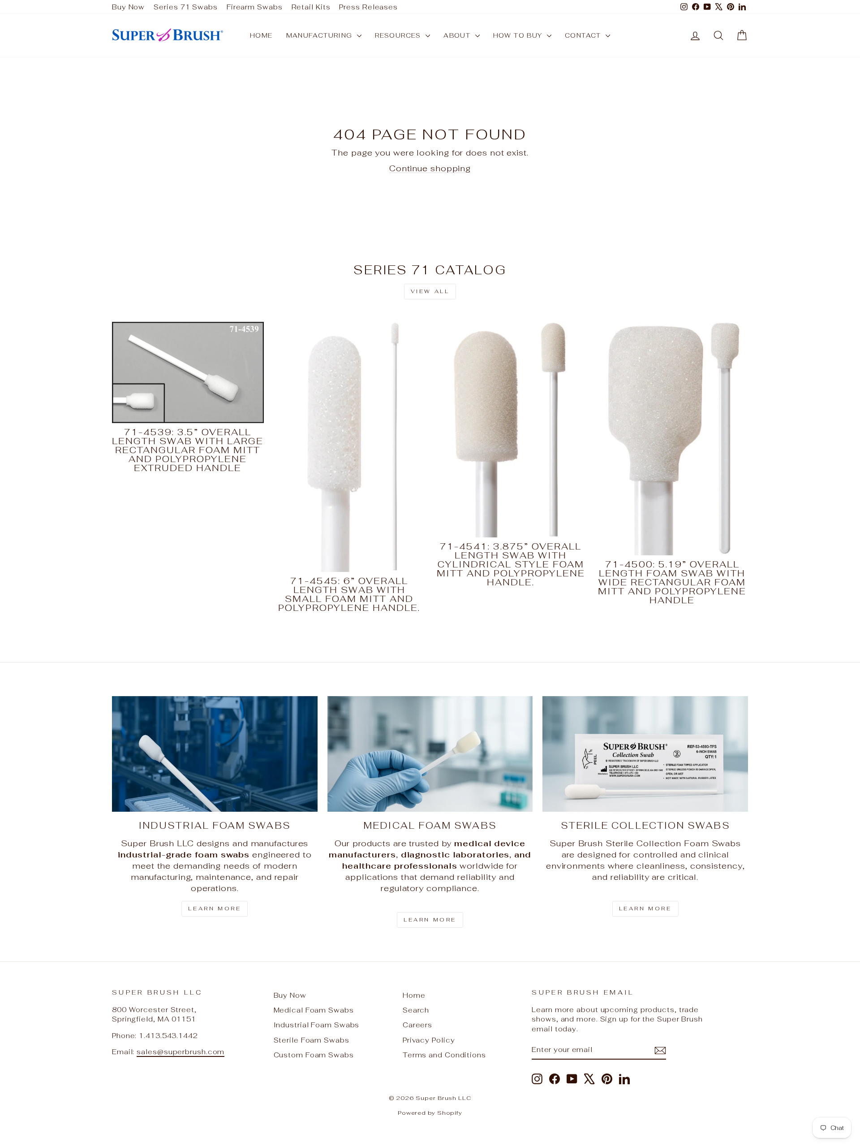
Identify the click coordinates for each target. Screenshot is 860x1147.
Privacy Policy (429, 1040)
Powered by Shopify (430, 1113)
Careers (417, 1025)
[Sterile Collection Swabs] (645, 754)
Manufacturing (320, 35)
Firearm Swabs (255, 7)
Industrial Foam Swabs (317, 1025)
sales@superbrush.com (180, 1051)
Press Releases (368, 7)
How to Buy (519, 35)
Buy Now (128, 7)
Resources (399, 35)
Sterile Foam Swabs (311, 1040)
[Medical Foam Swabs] (430, 754)
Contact (584, 35)
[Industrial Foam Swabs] (215, 754)
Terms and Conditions (444, 1055)
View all (430, 291)
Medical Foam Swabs (314, 1010)
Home (261, 35)
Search (416, 1010)
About (458, 35)
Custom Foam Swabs (314, 1055)
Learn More (214, 908)
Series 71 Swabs (186, 7)
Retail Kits (311, 7)
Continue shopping (430, 168)
